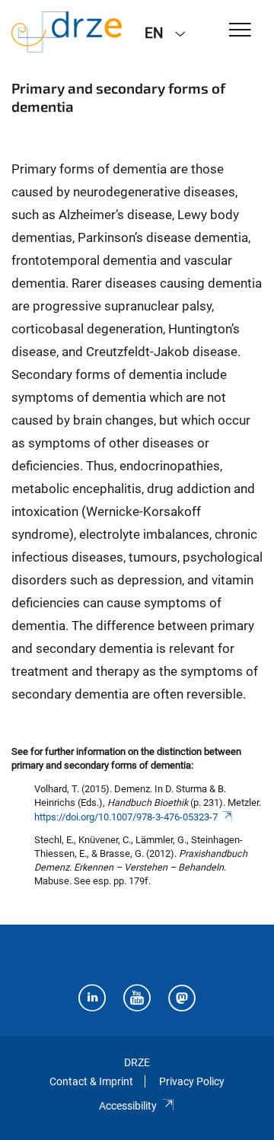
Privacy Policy (192, 1081)
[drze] (66, 32)
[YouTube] (137, 1000)
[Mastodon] (182, 1000)
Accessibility (128, 1106)
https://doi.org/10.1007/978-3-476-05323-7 (126, 817)
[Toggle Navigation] (240, 30)
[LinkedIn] (92, 1000)
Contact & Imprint (91, 1081)
